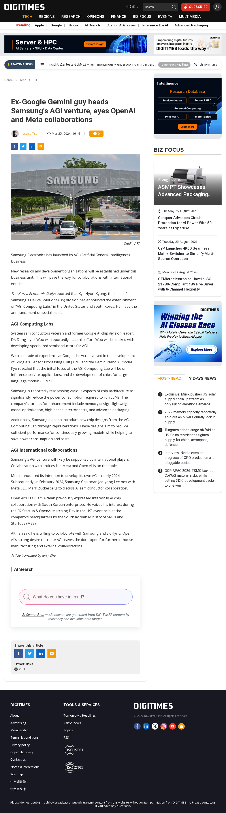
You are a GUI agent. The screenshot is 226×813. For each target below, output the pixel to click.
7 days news (72, 723)
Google (56, 25)
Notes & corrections (25, 767)
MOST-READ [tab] (169, 378)
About (14, 715)
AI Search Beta (33, 615)
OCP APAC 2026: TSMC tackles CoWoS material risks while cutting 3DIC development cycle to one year (189, 478)
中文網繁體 (18, 782)
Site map (16, 774)
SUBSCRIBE (198, 7)
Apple (39, 25)
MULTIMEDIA (190, 16)
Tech (22, 80)
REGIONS (47, 16)
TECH (27, 16)
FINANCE (118, 16)
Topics (68, 730)
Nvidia (73, 25)
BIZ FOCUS (142, 16)
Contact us (18, 759)
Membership (19, 730)
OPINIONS (95, 16)
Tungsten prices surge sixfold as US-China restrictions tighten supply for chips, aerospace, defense (190, 437)
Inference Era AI (155, 25)
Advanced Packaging (191, 25)
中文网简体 (18, 789)
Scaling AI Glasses (121, 25)
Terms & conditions (24, 737)
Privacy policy (20, 745)
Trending (22, 25)
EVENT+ (165, 16)
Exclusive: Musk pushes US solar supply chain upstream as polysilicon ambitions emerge (190, 399)
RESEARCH (71, 16)
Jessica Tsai (30, 133)
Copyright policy (21, 752)
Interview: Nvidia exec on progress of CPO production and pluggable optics (190, 458)
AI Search (92, 25)
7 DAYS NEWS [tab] (203, 378)
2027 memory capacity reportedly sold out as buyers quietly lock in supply (191, 417)
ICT (35, 80)
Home (8, 80)
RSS (66, 737)
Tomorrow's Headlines (174, 64)
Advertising (18, 723)
